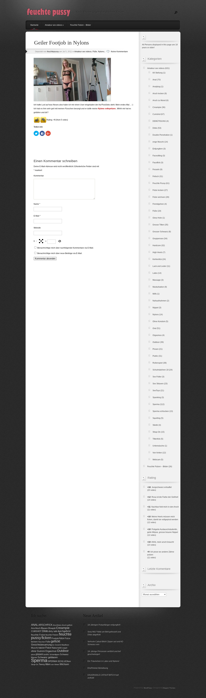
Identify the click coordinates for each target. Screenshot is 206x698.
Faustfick (156, 162)
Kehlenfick (157, 259)
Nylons (101, 51)
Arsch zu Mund (159, 100)
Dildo (155, 128)
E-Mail (37, 216)
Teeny (42, 664)
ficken (46, 638)
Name (37, 204)
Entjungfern (158, 149)
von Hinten (55, 664)
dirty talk (53, 631)
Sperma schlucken (161, 411)
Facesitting (157, 156)
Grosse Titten (158, 225)
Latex (155, 273)
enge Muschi (158, 142)
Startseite (34, 25)
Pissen (156, 349)
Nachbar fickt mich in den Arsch (165, 507)
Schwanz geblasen (48, 657)
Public (155, 356)
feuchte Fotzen (52, 635)
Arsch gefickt (67, 625)
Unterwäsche (158, 446)
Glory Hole (157, 218)
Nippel (155, 308)
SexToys (156, 390)
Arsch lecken (158, 93)
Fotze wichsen (159, 197)
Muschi (34, 648)
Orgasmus (157, 335)
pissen (39, 654)
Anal (155, 80)
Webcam (156, 459)
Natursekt (57, 648)
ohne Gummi (38, 651)
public (46, 654)
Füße (95, 51)
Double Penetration (161, 135)
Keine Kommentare (119, 51)
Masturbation (158, 287)
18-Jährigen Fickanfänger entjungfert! (104, 625)
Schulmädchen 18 (161, 370)
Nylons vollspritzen (107, 108)
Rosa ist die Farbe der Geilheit (165, 497)
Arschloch (35, 628)
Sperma (156, 404)
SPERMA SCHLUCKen (59, 661)
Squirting (156, 418)
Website (37, 228)
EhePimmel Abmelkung (98, 668)
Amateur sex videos (54, 25)
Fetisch (156, 176)
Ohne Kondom (159, 321)
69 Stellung (158, 73)
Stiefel (155, 425)
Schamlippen (55, 654)
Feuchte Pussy (159, 183)
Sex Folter (157, 377)
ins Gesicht (56, 645)
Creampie (157, 107)
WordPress (148, 688)
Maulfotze (65, 645)
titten (47, 664)
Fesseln (156, 169)
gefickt (55, 641)
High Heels (157, 252)
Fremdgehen (158, 204)
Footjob (55, 638)
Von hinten (157, 453)
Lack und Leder (159, 266)
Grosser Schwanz (160, 232)
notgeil (64, 648)
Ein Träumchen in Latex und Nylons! (103, 661)
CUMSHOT (36, 631)
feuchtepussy (53, 51)
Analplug (156, 86)
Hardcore (157, 245)
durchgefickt (64, 631)
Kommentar (39, 176)
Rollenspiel (158, 363)
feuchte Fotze (38, 635)
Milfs (155, 294)
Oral (154, 328)
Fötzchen (41, 642)
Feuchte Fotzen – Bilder (80, 25)
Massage (157, 280)
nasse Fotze (44, 647)
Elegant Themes (169, 688)
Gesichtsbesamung (41, 644)
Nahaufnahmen (159, 301)
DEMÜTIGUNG (159, 121)
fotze (61, 638)
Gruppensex (158, 238)
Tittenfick (156, 439)
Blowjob (52, 628)
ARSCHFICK (45, 625)
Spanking (157, 397)
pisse (33, 654)
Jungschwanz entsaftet (162, 487)
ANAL (34, 624)
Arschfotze (57, 625)
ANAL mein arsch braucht (162, 542)
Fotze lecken (158, 190)
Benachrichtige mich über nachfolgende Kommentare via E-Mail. (65, 248)
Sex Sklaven (158, 383)
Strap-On (156, 432)
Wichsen (64, 664)
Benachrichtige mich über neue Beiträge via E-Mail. (59, 253)
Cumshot (156, 114)
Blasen (44, 628)
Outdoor (156, 342)
